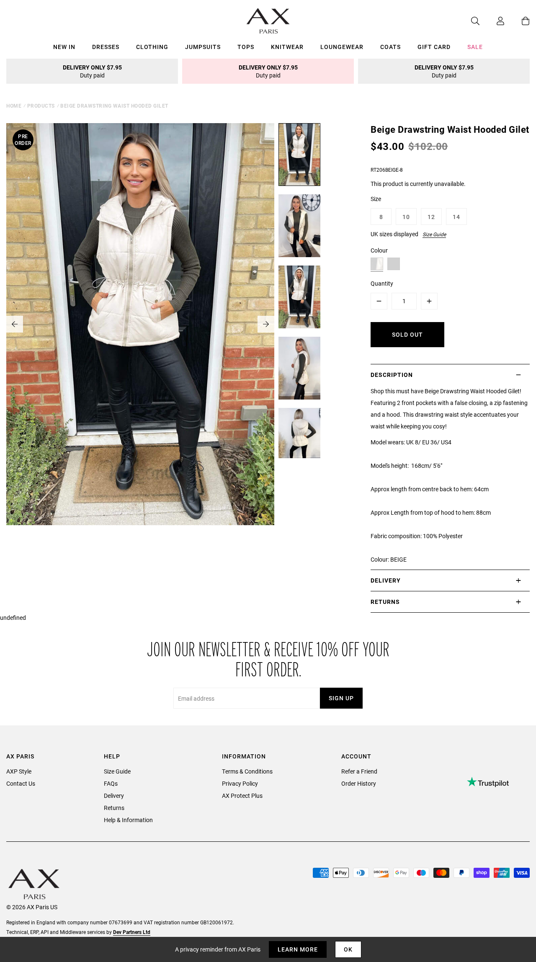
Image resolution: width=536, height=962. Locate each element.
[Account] (492, 21)
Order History (358, 783)
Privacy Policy (240, 783)
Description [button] (392, 375)
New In (64, 47)
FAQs (111, 783)
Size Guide (434, 234)
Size (376, 199)
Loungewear (341, 47)
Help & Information (128, 820)
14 (456, 217)
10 (406, 217)
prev (14, 324)
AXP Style (18, 771)
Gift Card (434, 47)
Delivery (114, 796)
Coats (390, 47)
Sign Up (341, 698)
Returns (114, 808)
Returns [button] (385, 602)
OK (348, 949)
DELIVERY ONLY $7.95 (92, 71)
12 (431, 217)
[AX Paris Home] (268, 21)
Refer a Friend (359, 771)
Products (41, 105)
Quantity (382, 283)
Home (13, 105)
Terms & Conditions (247, 771)
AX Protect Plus (242, 796)
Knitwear (287, 47)
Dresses (105, 47)
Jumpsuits (203, 47)
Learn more (298, 949)
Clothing (152, 47)
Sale (475, 47)
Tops (245, 47)
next (266, 324)
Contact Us (20, 783)
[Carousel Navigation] (140, 324)
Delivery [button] (386, 580)
